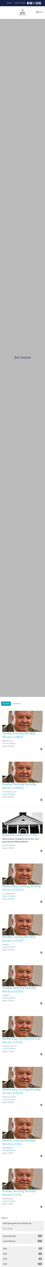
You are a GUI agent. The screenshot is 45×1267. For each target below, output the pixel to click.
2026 (22, 1249)
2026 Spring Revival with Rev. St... (17, 1223)
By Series (17, 704)
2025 (22, 1254)
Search (9, 3)
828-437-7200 (20, 3)
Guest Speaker (22, 1236)
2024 (22, 1259)
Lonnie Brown (22, 1241)
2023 (22, 1264)
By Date (6, 704)
